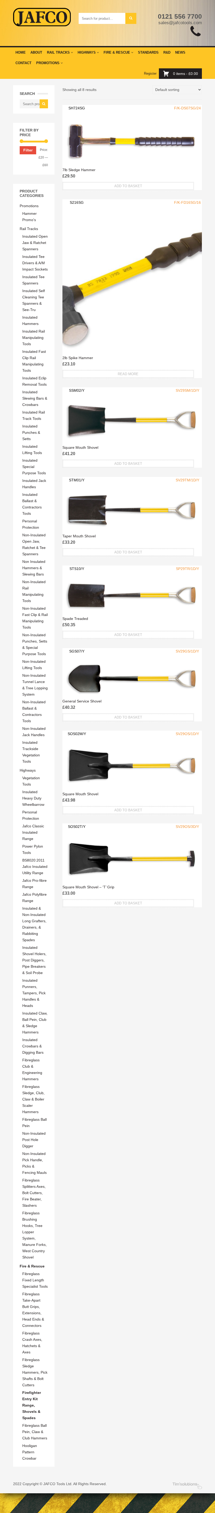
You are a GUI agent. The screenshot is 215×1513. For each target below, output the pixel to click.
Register (150, 73)
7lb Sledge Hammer (78, 170)
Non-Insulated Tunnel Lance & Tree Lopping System (35, 684)
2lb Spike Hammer (77, 358)
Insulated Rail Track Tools (33, 415)
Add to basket (128, 186)
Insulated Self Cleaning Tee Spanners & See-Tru (33, 300)
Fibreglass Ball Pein (34, 1122)
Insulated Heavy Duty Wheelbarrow (33, 798)
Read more (128, 374)
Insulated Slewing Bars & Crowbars (34, 398)
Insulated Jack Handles (34, 483)
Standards (148, 52)
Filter (28, 150)
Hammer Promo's (29, 216)
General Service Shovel (81, 701)
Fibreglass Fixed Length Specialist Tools (35, 1280)
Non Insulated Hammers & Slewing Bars (33, 567)
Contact (23, 63)
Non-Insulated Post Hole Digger (34, 1139)
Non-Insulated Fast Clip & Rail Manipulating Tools (35, 617)
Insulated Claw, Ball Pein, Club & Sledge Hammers (34, 1022)
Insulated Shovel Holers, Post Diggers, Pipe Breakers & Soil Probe (34, 960)
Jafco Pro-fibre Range (34, 883)
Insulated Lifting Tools (32, 449)
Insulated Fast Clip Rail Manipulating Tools (34, 361)
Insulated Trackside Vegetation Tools (31, 751)
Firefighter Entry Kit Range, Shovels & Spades (31, 1405)
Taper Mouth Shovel (79, 536)
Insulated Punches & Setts (31, 432)
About (36, 52)
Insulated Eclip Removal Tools (34, 381)
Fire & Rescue (117, 52)
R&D (166, 52)
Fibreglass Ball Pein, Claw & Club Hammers (34, 1431)
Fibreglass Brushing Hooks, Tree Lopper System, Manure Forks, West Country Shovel (34, 1235)
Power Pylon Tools (32, 849)
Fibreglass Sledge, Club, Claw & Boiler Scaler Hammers (33, 1099)
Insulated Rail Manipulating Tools (33, 337)
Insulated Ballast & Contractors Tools (32, 504)
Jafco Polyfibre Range (34, 897)
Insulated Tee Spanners (33, 280)
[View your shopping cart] (167, 73)
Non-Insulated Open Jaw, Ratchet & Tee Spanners (34, 544)
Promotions (48, 63)
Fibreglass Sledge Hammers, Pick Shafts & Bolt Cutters (34, 1372)
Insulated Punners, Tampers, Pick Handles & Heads (34, 993)
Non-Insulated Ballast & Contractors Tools (34, 711)
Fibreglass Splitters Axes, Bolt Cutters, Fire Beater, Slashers (34, 1193)
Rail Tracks (59, 52)
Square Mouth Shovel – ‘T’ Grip (88, 887)
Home (20, 52)
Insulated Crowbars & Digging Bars (33, 1046)
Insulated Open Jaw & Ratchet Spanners (35, 242)
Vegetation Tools (31, 781)
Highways (87, 52)
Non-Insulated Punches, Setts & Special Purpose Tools (34, 644)
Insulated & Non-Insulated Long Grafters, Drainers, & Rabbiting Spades (34, 924)
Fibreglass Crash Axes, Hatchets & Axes (32, 1342)
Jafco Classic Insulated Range (33, 832)
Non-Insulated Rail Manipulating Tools (34, 591)
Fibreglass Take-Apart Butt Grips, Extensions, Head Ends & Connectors (33, 1310)
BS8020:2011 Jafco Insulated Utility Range (34, 866)
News (180, 52)
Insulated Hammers (30, 320)
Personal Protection (30, 524)
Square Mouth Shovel (80, 447)
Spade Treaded (75, 619)
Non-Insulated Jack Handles (34, 731)
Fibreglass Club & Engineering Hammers (32, 1069)
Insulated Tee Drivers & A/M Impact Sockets (35, 262)
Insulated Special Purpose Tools (34, 466)
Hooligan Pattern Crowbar (29, 1452)
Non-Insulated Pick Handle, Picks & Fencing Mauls (34, 1163)
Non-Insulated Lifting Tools (34, 664)
